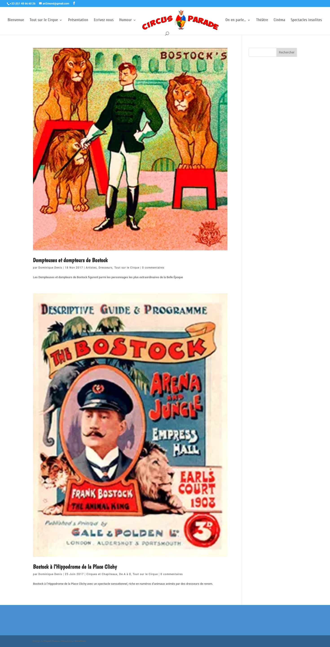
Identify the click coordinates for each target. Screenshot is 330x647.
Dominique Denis (50, 267)
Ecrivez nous (104, 20)
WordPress (80, 641)
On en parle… (235, 20)
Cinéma (279, 20)
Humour (125, 20)
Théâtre (262, 20)
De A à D (125, 574)
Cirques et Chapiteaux (101, 574)
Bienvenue (16, 20)
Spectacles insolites (306, 20)
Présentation (78, 20)
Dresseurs (105, 267)
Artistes (91, 267)
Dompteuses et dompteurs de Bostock (70, 259)
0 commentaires (153, 267)
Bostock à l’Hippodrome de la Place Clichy (75, 566)
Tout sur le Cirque (44, 20)
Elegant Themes (52, 641)
